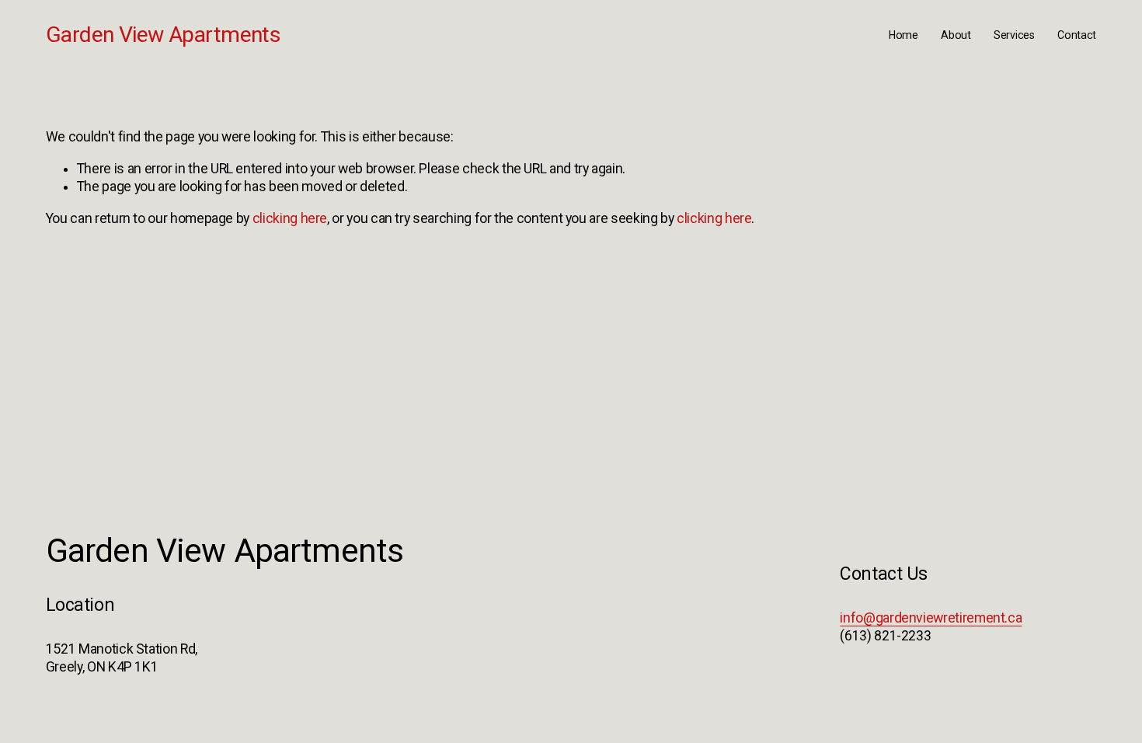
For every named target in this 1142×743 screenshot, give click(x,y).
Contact (1076, 35)
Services (1014, 35)
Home (903, 35)
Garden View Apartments (163, 34)
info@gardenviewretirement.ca (931, 618)
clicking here (289, 218)
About (956, 35)
